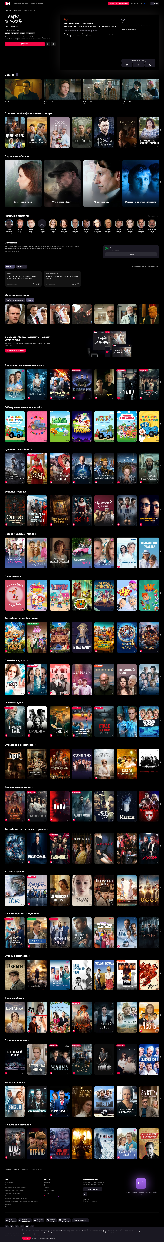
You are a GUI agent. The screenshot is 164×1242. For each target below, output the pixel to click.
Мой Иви (47, 1182)
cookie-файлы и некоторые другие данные (98, 1230)
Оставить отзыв (10, 1207)
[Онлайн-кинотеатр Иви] (8, 3)
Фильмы (47, 1185)
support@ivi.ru (69, 36)
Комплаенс (8, 1204)
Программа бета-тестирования (15, 1187)
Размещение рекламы (12, 1193)
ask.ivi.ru (86, 1199)
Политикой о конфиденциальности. (34, 1234)
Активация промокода (52, 1196)
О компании (9, 1182)
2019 (8, 30)
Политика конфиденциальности (16, 1198)
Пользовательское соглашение (15, 1196)
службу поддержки (49, 1238)
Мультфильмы (49, 1190)
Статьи (46, 1193)
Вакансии (8, 1185)
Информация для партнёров (14, 1190)
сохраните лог (90, 34)
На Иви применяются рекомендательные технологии (23, 1201)
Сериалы (47, 1187)
